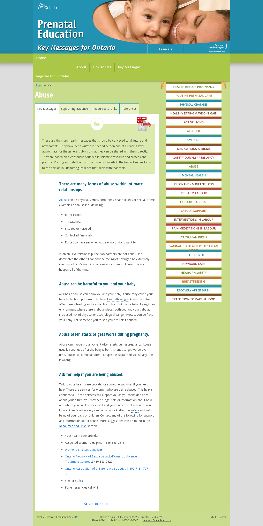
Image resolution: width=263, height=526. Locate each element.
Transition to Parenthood (193, 299)
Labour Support (194, 211)
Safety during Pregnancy (193, 157)
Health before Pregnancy (193, 87)
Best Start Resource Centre (60, 516)
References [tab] (129, 109)
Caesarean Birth (194, 237)
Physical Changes (194, 104)
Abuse (193, 166)
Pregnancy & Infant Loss (194, 184)
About (81, 67)
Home (41, 57)
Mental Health (194, 175)
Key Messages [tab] (47, 109)
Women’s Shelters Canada (82, 450)
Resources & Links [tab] (104, 109)
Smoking (194, 140)
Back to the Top (98, 504)
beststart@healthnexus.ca (157, 520)
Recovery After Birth (193, 290)
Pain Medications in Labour (194, 228)
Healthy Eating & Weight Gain (193, 113)
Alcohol (194, 131)
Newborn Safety (194, 273)
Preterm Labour (194, 193)
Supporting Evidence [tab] (74, 109)
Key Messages (129, 67)
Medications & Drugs (194, 149)
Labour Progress (193, 202)
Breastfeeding (193, 281)
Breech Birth (193, 255)
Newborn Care (193, 264)
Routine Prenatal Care (193, 96)
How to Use (102, 67)
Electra (222, 516)
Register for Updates (53, 76)
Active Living (194, 122)
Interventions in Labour (193, 219)
